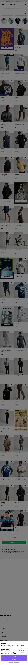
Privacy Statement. (11, 653)
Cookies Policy (5, 649)
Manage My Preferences (14, 662)
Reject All (14, 659)
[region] (14, 653)
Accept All (14, 656)
